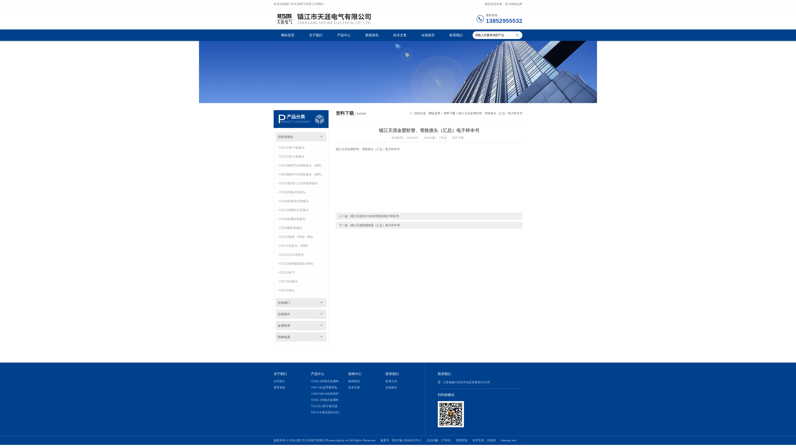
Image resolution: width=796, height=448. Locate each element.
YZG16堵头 (287, 290)
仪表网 (491, 440)
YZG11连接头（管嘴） (294, 245)
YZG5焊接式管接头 (292, 192)
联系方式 (391, 381)
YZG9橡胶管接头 (290, 228)
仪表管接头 (285, 137)
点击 (321, 136)
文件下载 (458, 137)
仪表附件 (284, 314)
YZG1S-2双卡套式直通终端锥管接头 (326, 406)
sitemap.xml (508, 440)
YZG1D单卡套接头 (292, 147)
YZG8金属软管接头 (292, 219)
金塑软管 (284, 325)
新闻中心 (355, 374)
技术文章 (399, 35)
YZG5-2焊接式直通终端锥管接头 (326, 381)
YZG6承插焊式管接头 (294, 201)
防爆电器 (284, 337)
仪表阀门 (284, 302)
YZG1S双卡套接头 (292, 156)
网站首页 (287, 35)
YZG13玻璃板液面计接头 (296, 263)
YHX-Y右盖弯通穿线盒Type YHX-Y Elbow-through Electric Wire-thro (326, 387)
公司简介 (279, 381)
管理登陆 (461, 440)
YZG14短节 (287, 272)
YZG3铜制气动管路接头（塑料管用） (302, 174)
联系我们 (456, 35)
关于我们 (315, 35)
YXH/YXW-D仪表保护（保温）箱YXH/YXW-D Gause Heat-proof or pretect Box (326, 393)
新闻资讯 (372, 35)
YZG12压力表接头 (291, 254)
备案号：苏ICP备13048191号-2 (400, 440)
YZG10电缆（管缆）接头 (296, 237)
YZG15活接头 (288, 281)
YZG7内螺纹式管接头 (294, 210)
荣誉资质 (279, 387)
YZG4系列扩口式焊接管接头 (298, 183)
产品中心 (344, 35)
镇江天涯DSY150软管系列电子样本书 (375, 216)
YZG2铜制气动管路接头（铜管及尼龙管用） (302, 165)
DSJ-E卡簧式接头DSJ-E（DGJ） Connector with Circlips (326, 412)
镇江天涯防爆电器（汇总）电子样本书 (375, 225)
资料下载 (449, 113)
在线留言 (428, 35)
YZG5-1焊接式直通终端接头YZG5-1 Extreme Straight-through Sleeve (326, 400)
